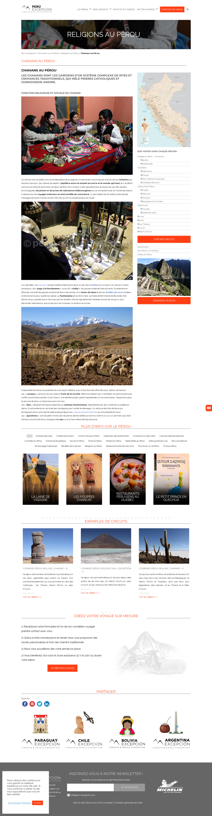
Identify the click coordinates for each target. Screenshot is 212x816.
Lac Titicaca (144, 224)
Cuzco (142, 228)
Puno (141, 220)
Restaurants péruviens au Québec (127, 497)
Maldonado (147, 164)
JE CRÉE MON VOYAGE (62, 668)
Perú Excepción (28, 53)
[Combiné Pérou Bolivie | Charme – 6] (164, 546)
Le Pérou (82, 9)
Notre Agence (146, 9)
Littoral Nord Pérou (146, 186)
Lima (141, 216)
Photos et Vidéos (124, 9)
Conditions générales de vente (128, 803)
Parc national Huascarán (153, 179)
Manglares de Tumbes (152, 201)
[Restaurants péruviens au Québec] (128, 479)
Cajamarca (147, 171)
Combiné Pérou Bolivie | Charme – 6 (161, 568)
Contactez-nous (172, 9)
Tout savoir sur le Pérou (48, 53)
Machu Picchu (145, 231)
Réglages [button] (26, 803)
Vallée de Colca (149, 212)
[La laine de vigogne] (41, 479)
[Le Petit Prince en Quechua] (171, 479)
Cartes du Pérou (144, 254)
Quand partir (143, 247)
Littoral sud (142, 205)
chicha (94, 285)
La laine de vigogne (40, 498)
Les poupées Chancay (84, 498)
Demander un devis (164, 300)
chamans (42, 285)
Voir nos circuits (164, 239)
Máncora (146, 194)
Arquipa (146, 209)
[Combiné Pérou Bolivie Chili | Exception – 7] (106, 546)
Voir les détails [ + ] (32, 597)
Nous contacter (106, 803)
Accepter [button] (37, 803)
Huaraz (145, 175)
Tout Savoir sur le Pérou (148, 250)
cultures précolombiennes (85, 412)
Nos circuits (100, 9)
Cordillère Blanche (150, 182)
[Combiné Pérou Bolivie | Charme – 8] (48, 546)
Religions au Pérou (103, 34)
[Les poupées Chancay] (84, 479)
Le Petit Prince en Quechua (171, 498)
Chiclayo (146, 198)
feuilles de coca (114, 292)
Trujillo (145, 190)
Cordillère (141, 167)
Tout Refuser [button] (14, 803)
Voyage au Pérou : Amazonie (150, 156)
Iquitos (145, 160)
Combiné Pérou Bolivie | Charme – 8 (45, 568)
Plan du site (78, 803)
